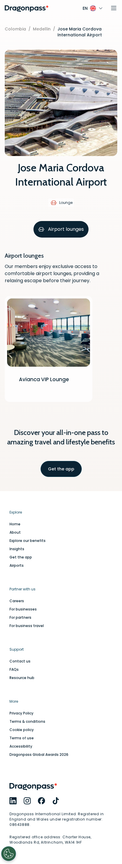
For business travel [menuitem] (26, 625)
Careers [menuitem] (16, 601)
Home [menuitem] (14, 524)
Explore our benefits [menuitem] (27, 540)
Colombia (15, 29)
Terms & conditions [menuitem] (27, 721)
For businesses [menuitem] (23, 609)
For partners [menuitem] (20, 617)
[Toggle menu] (113, 8)
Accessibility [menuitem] (20, 746)
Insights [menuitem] (16, 549)
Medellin (42, 29)
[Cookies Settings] (8, 853)
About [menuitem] (15, 532)
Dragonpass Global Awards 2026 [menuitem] (38, 754)
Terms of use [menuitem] (21, 738)
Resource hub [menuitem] (21, 677)
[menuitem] (13, 800)
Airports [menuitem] (16, 565)
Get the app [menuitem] (20, 557)
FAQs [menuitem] (14, 669)
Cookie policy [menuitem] (21, 729)
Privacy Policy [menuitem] (21, 713)
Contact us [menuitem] (19, 661)
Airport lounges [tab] (66, 229)
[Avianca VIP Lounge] (48, 349)
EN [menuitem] (85, 8)
